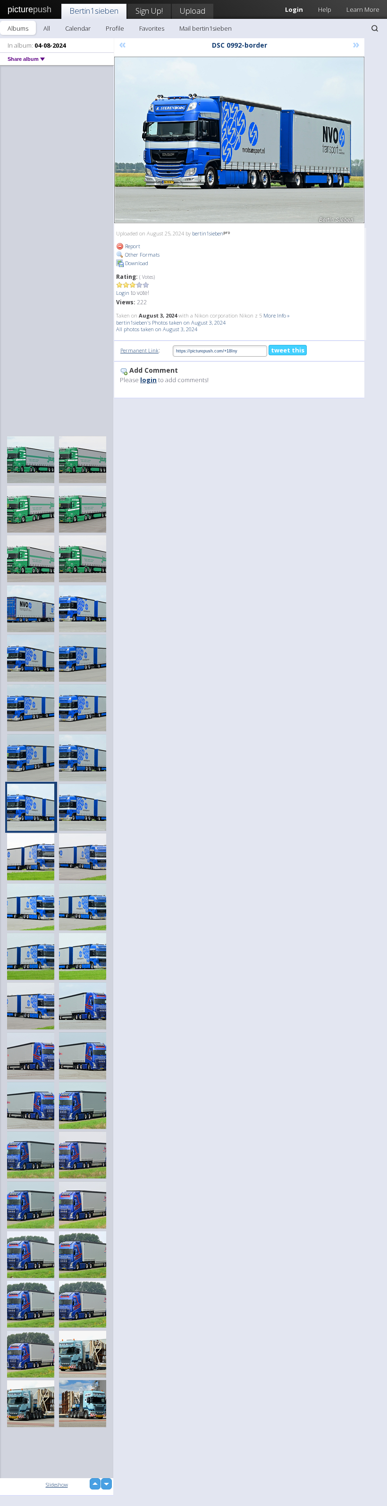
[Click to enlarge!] (239, 140)
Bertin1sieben (93, 10)
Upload (192, 10)
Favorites (151, 28)
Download (136, 263)
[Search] (374, 28)
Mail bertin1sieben (205, 28)
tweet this (287, 350)
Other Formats (142, 254)
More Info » (276, 315)
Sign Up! (149, 10)
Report (132, 246)
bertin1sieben (207, 233)
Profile (115, 28)
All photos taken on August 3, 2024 (156, 329)
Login (122, 292)
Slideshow (57, 1484)
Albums (18, 28)
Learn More (362, 9)
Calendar (78, 28)
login (148, 380)
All (46, 28)
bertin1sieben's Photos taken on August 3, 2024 (171, 322)
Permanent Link (139, 350)
